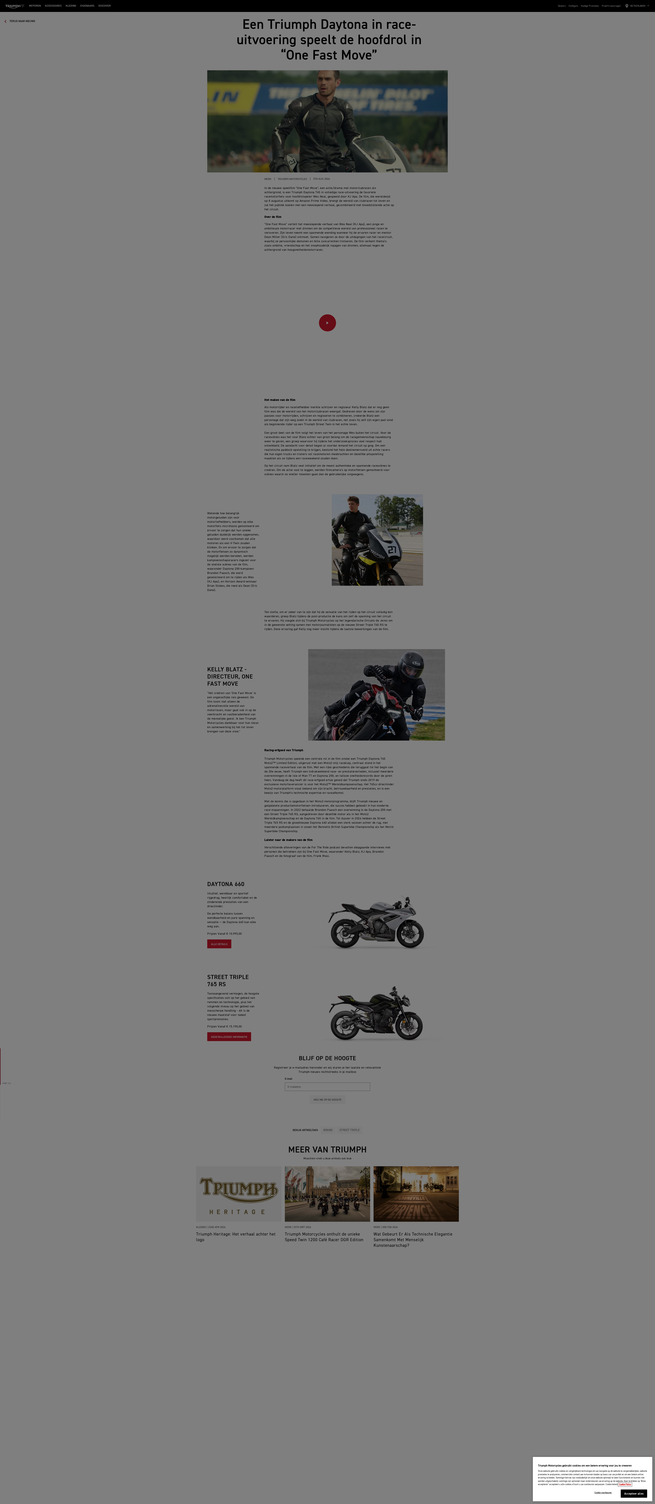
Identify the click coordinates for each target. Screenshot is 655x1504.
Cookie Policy (625, 1484)
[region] (592, 1479)
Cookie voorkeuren (603, 1493)
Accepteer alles (634, 1493)
